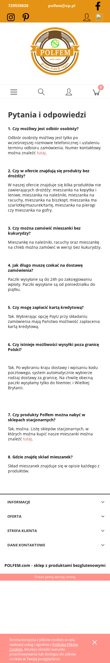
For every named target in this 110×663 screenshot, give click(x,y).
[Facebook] (98, 5)
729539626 (18, 5)
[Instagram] (10, 17)
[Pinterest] (26, 17)
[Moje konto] (69, 92)
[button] (14, 92)
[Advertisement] (55, 616)
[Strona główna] (55, 51)
